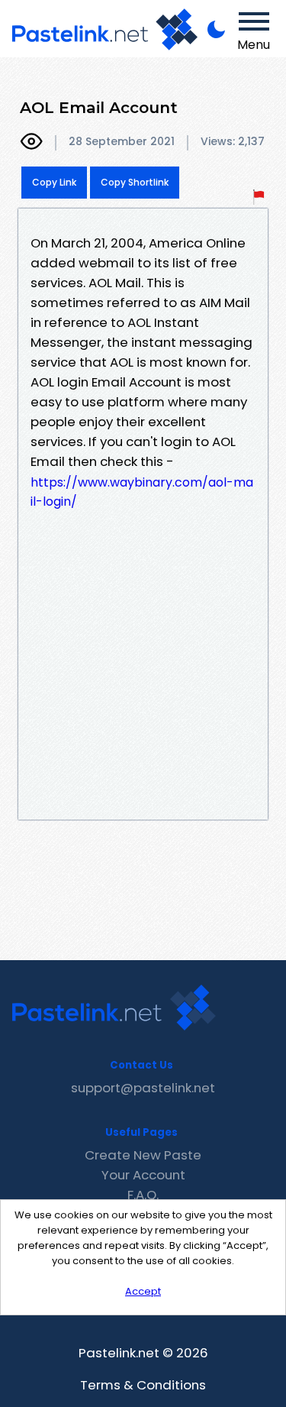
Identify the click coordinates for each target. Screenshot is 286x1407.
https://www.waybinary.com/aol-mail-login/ (142, 492)
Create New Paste (143, 1155)
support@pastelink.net (143, 1088)
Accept (143, 1291)
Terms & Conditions (143, 1385)
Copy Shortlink (135, 182)
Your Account (143, 1175)
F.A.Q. (143, 1194)
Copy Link (54, 182)
